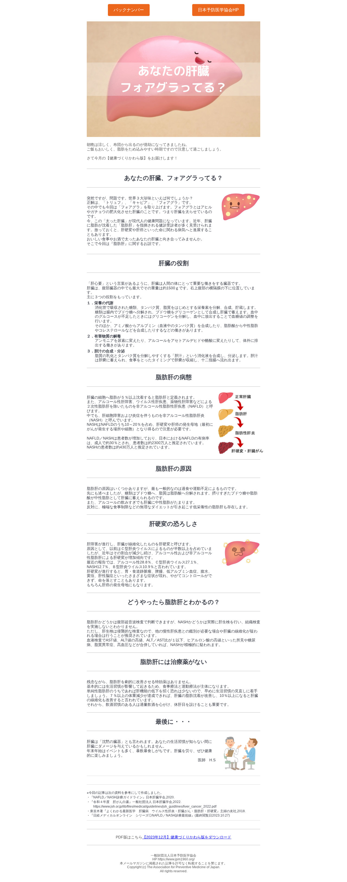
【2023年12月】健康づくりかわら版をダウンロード (186, 837)
